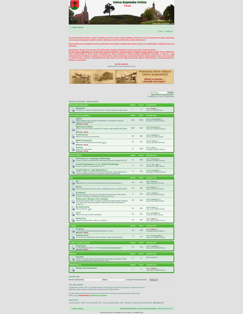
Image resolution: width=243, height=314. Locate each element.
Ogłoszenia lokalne (84, 127)
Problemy (80, 229)
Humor (79, 187)
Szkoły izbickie (75, 155)
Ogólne (79, 119)
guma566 (154, 213)
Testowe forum (82, 235)
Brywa (153, 181)
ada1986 (154, 246)
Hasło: (105, 279)
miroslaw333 (155, 119)
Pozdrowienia (82, 135)
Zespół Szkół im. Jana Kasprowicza (91, 170)
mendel (154, 193)
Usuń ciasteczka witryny (148, 308)
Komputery (80, 193)
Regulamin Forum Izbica (78, 105)
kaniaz (153, 207)
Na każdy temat (82, 207)
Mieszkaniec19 (158, 303)
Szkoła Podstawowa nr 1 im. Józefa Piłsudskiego (97, 164)
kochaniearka (156, 235)
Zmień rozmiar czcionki (171, 27)
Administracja (75, 265)
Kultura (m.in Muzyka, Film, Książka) (92, 199)
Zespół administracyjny (128, 308)
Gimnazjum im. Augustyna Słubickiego (93, 158)
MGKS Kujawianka (84, 140)
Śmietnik (72, 254)
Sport (78, 213)
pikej (153, 148)
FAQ (160, 31)
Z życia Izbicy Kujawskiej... (80, 115)
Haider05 (154, 135)
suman (153, 141)
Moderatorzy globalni (99, 295)
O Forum (72, 226)
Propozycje (81, 246)
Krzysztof (154, 127)
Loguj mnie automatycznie (137, 279)
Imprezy (79, 147)
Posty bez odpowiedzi (77, 101)
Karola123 (154, 170)
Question (154, 159)
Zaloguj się (169, 31)
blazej (153, 108)
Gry (77, 181)
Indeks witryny (78, 27)
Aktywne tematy (93, 101)
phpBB (118, 312)
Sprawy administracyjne (86, 268)
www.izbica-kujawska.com (111, 248)
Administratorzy (85, 295)
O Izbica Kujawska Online (79, 243)
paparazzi (154, 199)
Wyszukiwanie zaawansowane (162, 94)
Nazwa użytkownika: (76, 279)
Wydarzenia (81, 218)
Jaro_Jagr (154, 164)
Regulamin (80, 108)
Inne (71, 178)
